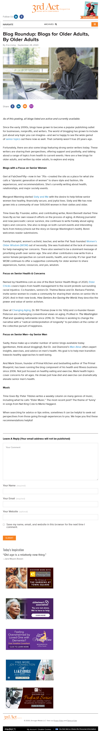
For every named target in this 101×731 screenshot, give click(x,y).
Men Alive (75, 347)
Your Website (15, 511)
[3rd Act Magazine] (50, 8)
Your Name (14, 485)
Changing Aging (21, 310)
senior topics (13, 139)
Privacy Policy (59, 721)
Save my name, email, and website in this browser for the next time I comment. (45, 525)
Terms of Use (72, 721)
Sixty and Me (41, 196)
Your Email (14, 498)
